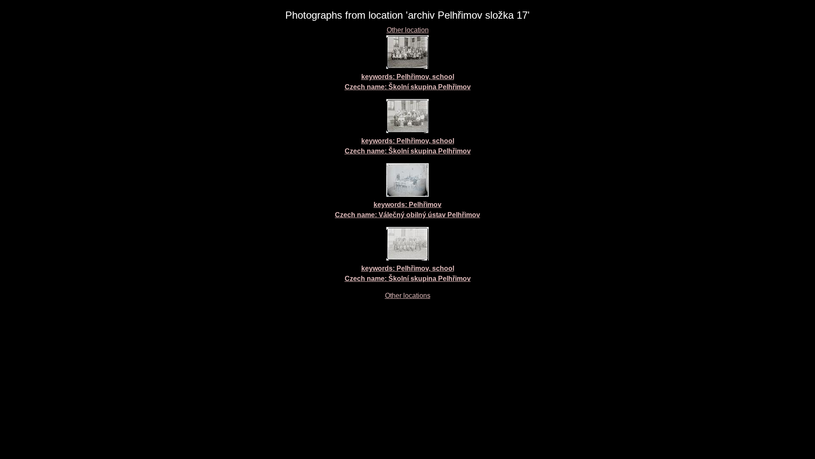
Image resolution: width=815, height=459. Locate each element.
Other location (408, 30)
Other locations (407, 295)
